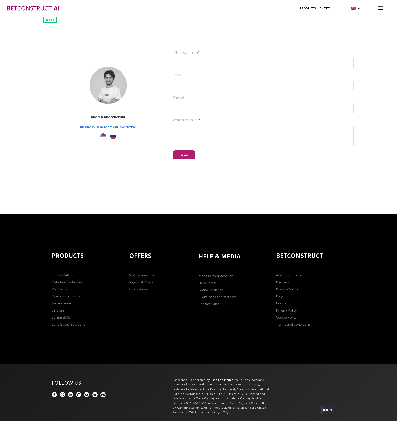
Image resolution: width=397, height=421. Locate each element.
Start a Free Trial (142, 275)
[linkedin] (70, 394)
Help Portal (207, 283)
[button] (355, 8)
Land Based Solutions (68, 324)
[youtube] (86, 394)
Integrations (139, 289)
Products (308, 8)
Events (325, 8)
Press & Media (287, 289)
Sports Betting (63, 275)
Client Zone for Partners (217, 297)
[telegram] (95, 394)
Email (178, 75)
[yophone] (103, 394)
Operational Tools (66, 296)
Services (58, 310)
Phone (179, 97)
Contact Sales (208, 304)
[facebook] (54, 394)
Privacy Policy (286, 310)
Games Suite (61, 303)
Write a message (186, 120)
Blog (279, 296)
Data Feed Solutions (67, 282)
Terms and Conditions (293, 324)
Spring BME (61, 317)
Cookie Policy (286, 317)
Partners (283, 282)
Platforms (59, 289)
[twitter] (62, 394)
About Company (288, 275)
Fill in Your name (186, 52)
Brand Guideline (210, 290)
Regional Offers (141, 282)
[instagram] (78, 394)
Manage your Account (215, 276)
